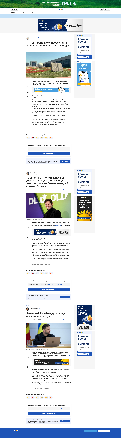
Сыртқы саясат (26, 12)
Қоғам (27, 169)
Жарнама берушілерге (104, 430)
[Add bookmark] (28, 96)
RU (102, 9)
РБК (69, 355)
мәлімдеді (58, 225)
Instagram (66, 161)
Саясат (13, 12)
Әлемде (27, 305)
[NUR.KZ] (60, 9)
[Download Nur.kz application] (60, 4)
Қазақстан (20, 12)
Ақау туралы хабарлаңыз (90, 430)
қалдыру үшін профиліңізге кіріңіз (55, 148)
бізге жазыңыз (47, 128)
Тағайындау (32, 12)
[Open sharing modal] (28, 92)
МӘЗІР (15, 9)
